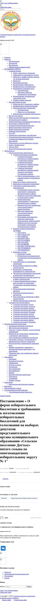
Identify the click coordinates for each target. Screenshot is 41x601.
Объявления (13, 363)
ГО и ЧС (12, 133)
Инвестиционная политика (19, 129)
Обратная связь (5, 7)
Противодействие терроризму (24, 108)
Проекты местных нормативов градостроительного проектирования (28, 207)
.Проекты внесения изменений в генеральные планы (29, 196)
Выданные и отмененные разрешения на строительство (24, 270)
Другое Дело (13, 147)
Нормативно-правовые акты (23, 89)
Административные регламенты (25, 155)
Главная (7, 57)
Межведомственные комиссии (24, 301)
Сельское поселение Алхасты (24, 306)
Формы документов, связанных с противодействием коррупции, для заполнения (22, 349)
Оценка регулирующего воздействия (22, 135)
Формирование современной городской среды (24, 97)
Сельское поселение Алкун (23, 304)
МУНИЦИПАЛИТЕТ (12, 69)
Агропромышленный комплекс (16, 390)
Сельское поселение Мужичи (24, 316)
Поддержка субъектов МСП (19, 124)
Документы (8, 357)
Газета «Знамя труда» (17, 145)
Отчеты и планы (15, 365)
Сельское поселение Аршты (23, 308)
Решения (4, 498)
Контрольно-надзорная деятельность (26, 114)
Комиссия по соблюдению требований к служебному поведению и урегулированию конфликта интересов (24, 336)
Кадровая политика (20, 83)
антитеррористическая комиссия (16, 574)
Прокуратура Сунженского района (26, 104)
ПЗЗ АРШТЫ (22, 236)
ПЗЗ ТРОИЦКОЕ (24, 248)
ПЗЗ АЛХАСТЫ (23, 234)
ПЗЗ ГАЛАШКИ (23, 240)
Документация (22, 90)
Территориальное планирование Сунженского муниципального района (28, 201)
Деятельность (9, 151)
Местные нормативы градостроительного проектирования (25, 213)
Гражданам (8, 382)
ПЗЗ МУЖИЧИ (23, 244)
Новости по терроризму (26, 112)
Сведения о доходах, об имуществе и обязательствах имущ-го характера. (22, 340)
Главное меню (5, 396)
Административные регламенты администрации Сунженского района (27, 158)
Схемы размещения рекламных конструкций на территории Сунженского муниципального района (24, 284)
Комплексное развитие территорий (26, 184)
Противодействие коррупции (15, 324)
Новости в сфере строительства (25, 182)
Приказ (11, 373)
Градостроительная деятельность (21, 153)
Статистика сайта (20, 600)
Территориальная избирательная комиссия (24, 122)
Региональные (14, 61)
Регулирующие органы (17, 102)
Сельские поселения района (19, 303)
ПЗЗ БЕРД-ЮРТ (23, 238)
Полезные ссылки (19, 252)
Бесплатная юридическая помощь (21, 384)
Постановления (14, 369)
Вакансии (16, 81)
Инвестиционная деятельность (20, 127)
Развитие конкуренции (17, 131)
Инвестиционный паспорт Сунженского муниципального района (24, 119)
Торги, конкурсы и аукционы (24, 73)
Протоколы (13, 376)
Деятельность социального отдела (25, 75)
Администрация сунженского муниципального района (17, 597)
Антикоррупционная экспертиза (21, 326)
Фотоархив (13, 63)
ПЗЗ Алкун (21, 232)
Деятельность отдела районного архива (23, 143)
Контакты (8, 386)
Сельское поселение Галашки (24, 312)
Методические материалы (18, 328)
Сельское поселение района (23, 320)
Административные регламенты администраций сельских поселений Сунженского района (27, 171)
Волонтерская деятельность (23, 85)
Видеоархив (13, 65)
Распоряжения (14, 371)
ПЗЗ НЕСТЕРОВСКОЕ (26, 246)
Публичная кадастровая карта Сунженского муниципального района (29, 258)
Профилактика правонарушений (25, 106)
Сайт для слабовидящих (9, 590)
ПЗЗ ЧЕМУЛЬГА (23, 250)
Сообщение (13, 378)
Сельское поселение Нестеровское (26, 318)
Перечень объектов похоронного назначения (26, 93)
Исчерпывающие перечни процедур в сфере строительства (26, 278)
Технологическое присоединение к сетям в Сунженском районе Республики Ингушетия (25, 139)
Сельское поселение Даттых (23, 314)
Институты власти (16, 116)
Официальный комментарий (19, 67)
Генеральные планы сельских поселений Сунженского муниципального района (28, 192)
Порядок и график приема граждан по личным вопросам (26, 78)
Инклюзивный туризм (12, 388)
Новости (7, 59)
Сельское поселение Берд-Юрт (24, 310)
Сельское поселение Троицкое (24, 322)
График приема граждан (22, 100)
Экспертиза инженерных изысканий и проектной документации (26, 274)
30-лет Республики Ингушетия (20, 149)
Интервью (12, 359)
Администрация (15, 71)
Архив (6, 578)
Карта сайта (6, 600)
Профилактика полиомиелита (24, 87)
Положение (13, 367)
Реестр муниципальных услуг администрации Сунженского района (28, 178)
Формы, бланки (14, 380)
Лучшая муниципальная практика (21, 125)
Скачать (5, 479)
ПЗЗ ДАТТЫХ (22, 242)
